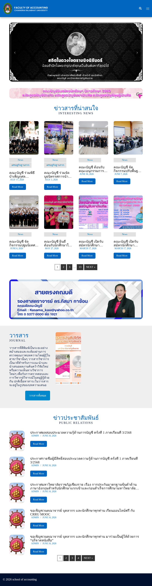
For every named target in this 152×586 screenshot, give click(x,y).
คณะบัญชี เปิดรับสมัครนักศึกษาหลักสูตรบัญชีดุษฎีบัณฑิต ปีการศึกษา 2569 (127, 243)
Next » (90, 267)
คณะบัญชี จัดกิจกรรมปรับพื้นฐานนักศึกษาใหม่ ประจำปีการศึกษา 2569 (128, 169)
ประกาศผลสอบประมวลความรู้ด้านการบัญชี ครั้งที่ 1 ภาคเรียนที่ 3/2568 (80, 432)
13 (80, 267)
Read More (17, 186)
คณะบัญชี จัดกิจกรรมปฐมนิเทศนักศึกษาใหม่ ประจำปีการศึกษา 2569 (23, 243)
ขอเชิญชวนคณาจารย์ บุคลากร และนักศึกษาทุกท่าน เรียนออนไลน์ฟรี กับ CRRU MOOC (82, 512)
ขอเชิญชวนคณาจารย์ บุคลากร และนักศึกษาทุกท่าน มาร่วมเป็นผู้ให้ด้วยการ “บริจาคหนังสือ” (84, 538)
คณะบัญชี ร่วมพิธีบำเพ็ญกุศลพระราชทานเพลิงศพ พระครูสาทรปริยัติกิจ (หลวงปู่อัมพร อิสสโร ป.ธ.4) (23, 174)
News (20, 159)
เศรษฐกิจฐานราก (20, 165)
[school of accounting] (25, 8)
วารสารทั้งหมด (37, 395)
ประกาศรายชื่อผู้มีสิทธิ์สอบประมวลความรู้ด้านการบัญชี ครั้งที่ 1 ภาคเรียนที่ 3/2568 (84, 460)
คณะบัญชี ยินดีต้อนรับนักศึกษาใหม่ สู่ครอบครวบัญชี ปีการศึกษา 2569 (58, 243)
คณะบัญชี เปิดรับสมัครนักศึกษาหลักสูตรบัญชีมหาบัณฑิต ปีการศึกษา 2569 (92, 243)
